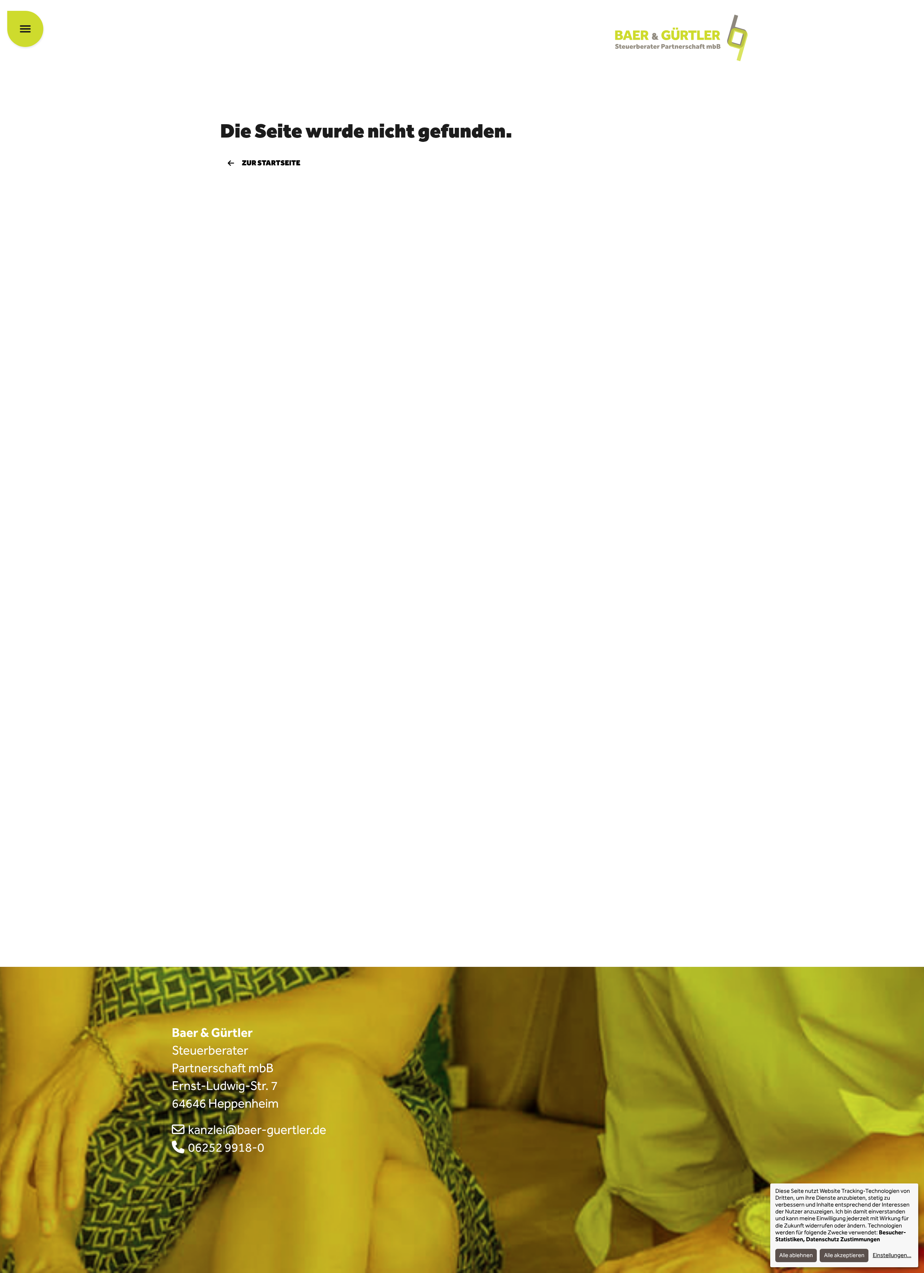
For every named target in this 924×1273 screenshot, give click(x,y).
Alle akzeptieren (844, 1255)
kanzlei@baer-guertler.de (257, 1130)
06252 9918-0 (226, 1147)
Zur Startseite (271, 163)
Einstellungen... (892, 1255)
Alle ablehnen (796, 1255)
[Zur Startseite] (683, 38)
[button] (25, 29)
